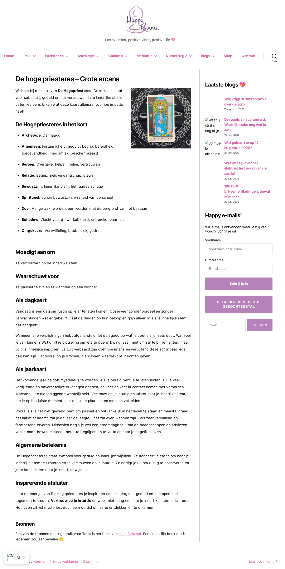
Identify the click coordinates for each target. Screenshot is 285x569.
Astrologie (86, 56)
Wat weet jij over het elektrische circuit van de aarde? (245, 168)
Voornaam (213, 240)
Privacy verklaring (63, 561)
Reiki (27, 56)
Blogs (205, 56)
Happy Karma (32, 561)
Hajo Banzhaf (130, 534)
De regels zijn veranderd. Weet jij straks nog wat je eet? (245, 124)
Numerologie (176, 56)
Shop (228, 56)
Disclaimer (91, 561)
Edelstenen (54, 56)
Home (9, 56)
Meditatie (144, 56)
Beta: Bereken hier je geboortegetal (238, 304)
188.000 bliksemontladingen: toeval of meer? (247, 191)
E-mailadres (214, 260)
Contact (248, 56)
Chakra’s (115, 56)
